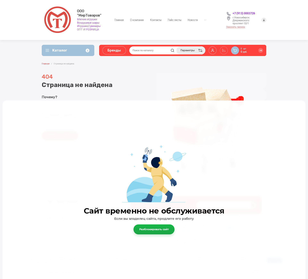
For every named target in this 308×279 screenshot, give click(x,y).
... (205, 19)
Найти (172, 50)
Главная (46, 63)
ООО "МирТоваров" (89, 13)
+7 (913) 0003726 (244, 13)
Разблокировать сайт (154, 229)
